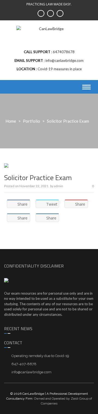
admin (58, 186)
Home (10, 121)
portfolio (31, 121)
